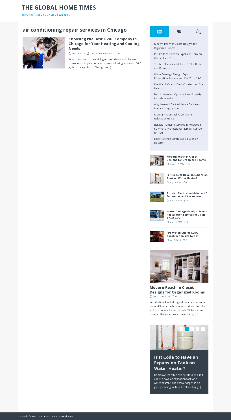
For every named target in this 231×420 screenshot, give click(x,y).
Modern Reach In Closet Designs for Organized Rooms (186, 158)
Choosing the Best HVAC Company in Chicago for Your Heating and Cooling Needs (104, 44)
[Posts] (159, 31)
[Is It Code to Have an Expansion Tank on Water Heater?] (157, 182)
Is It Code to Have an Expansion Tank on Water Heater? (187, 176)
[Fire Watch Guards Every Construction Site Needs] (157, 239)
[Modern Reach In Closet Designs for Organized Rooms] (157, 163)
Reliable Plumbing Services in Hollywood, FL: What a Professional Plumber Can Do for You (178, 128)
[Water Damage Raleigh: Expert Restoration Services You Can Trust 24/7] (157, 218)
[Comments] (198, 31)
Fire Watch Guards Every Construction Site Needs (183, 234)
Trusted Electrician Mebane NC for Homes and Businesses (187, 194)
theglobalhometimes (101, 53)
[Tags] (179, 31)
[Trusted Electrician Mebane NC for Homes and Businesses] (157, 200)
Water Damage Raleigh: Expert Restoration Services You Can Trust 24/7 (187, 215)
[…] (112, 67)
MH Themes (67, 416)
